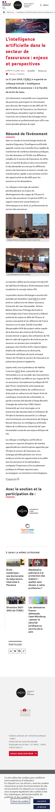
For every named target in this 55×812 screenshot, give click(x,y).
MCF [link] (36, 298)
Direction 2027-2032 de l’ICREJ (15, 609)
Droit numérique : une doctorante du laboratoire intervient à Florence (14, 577)
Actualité (31, 70)
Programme (11, 479)
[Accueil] (4, 12)
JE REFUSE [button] (41, 807)
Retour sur (42, 70)
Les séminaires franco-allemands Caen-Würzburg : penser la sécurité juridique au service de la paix (37, 619)
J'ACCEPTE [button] (41, 801)
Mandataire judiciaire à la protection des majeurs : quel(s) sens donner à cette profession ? (36, 578)
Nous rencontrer (21, 753)
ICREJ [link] (28, 79)
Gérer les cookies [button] (20, 801)
